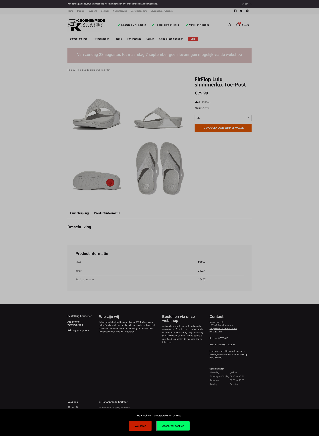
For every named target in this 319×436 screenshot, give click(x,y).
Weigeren (140, 426)
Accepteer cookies (173, 426)
